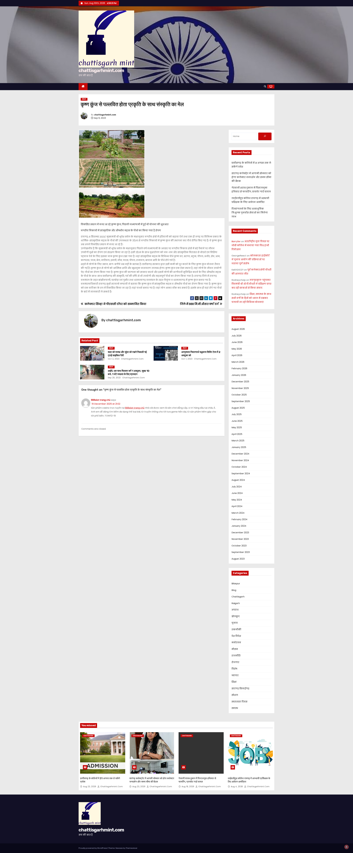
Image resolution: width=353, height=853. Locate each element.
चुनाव (235, 623)
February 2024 (239, 519)
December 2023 (240, 532)
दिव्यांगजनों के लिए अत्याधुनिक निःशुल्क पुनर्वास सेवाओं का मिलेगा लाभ (250, 212)
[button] (265, 86)
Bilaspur (236, 583)
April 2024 (237, 506)
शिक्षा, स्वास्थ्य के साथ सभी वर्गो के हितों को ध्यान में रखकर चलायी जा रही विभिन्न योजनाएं (251, 298)
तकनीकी (236, 629)
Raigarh (236, 603)
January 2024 (239, 525)
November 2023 (240, 539)
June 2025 (237, 421)
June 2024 (237, 493)
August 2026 (238, 329)
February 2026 (239, 368)
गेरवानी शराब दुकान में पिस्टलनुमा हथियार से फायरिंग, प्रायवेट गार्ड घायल (197, 780)
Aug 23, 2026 (90, 786)
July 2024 (237, 486)
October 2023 (239, 545)
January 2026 (239, 375)
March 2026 (238, 362)
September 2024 (241, 473)
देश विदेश (236, 636)
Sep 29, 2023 (114, 377)
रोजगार (235, 662)
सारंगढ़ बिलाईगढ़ (240, 688)
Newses (119, 848)
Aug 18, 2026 (188, 786)
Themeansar (131, 848)
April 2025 (237, 434)
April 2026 (237, 355)
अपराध (235, 609)
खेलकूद (236, 616)
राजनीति (236, 655)
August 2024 (238, 480)
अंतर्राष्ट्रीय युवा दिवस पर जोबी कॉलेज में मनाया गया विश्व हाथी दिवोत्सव (250, 245)
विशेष (234, 668)
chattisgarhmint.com (101, 70)
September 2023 (241, 552)
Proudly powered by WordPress (93, 848)
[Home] (83, 86)
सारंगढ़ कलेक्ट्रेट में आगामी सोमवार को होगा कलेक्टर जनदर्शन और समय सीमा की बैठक (251, 177)
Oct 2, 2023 (114, 358)
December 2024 (240, 453)
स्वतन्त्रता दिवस (239, 701)
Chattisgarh (238, 596)
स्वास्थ (235, 708)
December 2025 (240, 381)
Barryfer (236, 241)
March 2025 (238, 440)
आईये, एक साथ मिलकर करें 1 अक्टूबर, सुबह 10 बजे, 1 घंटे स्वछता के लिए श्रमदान (128, 372)
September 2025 (241, 401)
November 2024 (240, 460)
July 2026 (237, 335)
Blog (234, 590)
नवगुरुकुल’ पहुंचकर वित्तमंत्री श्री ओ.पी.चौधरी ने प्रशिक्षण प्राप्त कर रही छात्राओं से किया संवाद (251, 284)
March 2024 (238, 512)
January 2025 (239, 447)
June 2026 (237, 342)
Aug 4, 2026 (237, 786)
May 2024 (237, 499)
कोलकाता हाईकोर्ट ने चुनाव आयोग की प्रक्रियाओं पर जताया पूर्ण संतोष (251, 259)
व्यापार (235, 675)
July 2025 (237, 414)
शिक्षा (234, 682)
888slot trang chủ (100, 400)
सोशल (84, 99)
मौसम (235, 649)
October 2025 (239, 394)
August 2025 (238, 407)
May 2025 (237, 427)
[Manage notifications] (346, 847)
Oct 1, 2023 (186, 358)
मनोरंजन (236, 642)
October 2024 (239, 466)
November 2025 (240, 388)
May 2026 (237, 348)
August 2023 (238, 558)
